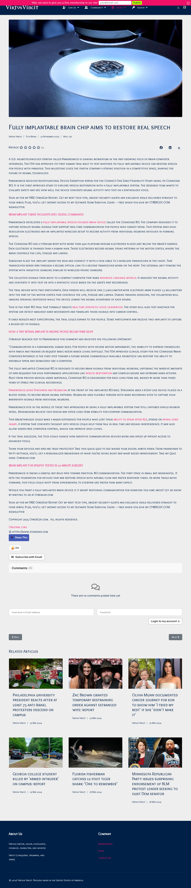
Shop (101, 850)
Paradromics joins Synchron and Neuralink (38, 390)
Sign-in (141, 7)
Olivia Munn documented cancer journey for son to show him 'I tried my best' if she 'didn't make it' (155, 704)
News (119, 7)
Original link (18, 527)
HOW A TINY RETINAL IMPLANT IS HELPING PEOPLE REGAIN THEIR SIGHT (51, 331)
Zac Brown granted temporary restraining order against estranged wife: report (94, 702)
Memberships (105, 843)
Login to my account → (165, 621)
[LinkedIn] (170, 147)
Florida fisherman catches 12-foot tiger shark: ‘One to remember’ (95, 778)
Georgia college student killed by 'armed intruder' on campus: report (36, 778)
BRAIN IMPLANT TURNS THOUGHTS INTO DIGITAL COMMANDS (46, 214)
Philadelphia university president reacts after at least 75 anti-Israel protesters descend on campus (35, 704)
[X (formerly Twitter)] (179, 147)
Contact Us (104, 857)
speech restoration (99, 373)
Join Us (72, 7)
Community (96, 7)
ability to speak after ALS (130, 419)
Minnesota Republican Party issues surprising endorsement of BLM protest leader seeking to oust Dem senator (155, 783)
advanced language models (118, 278)
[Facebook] (161, 147)
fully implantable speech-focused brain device (74, 222)
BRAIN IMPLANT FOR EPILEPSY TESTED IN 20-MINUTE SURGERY (46, 465)
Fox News (31, 136)
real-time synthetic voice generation (97, 307)
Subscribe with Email (28, 556)
